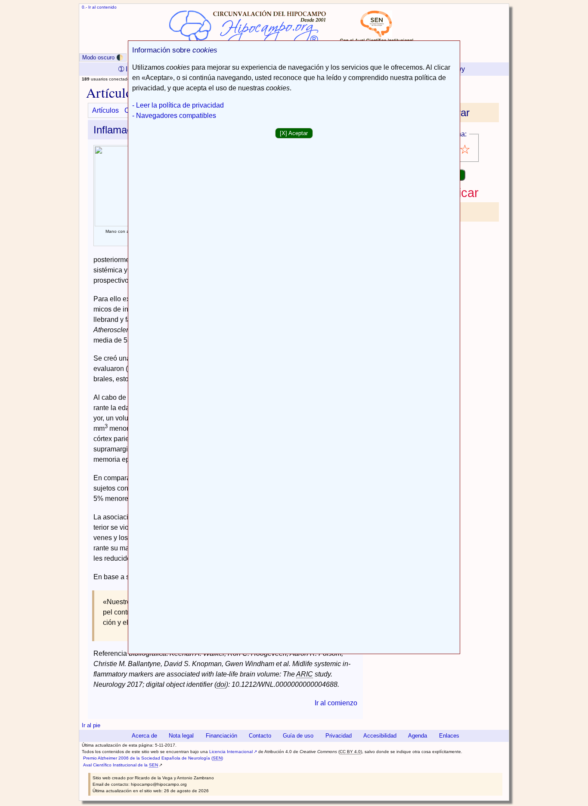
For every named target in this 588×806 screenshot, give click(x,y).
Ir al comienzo (336, 703)
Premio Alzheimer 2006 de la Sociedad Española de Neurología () (153, 758)
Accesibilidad (379, 735)
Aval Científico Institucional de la (120, 765)
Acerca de (144, 735)
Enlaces (449, 735)
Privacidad (338, 735)
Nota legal (181, 735)
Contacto (260, 735)
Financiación (221, 735)
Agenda (417, 735)
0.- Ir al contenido (99, 7)
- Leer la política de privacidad (178, 105)
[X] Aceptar (294, 133)
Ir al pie (91, 725)
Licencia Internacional (231, 751)
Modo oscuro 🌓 (103, 57)
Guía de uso (298, 735)
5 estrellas (465, 149)
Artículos (105, 110)
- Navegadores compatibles (174, 115)
